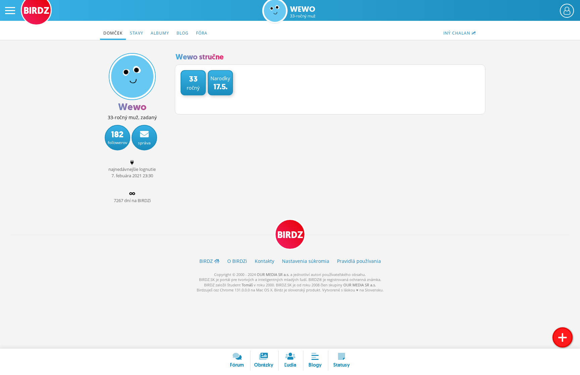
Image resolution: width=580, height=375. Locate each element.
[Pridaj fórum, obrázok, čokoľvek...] (562, 337)
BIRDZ (290, 235)
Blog (183, 33)
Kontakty (264, 261)
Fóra (201, 33)
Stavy (136, 33)
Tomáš (247, 284)
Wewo (303, 12)
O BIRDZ (237, 261)
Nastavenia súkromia (305, 261)
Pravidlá (359, 261)
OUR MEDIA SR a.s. (273, 274)
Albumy (160, 33)
